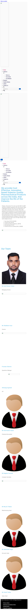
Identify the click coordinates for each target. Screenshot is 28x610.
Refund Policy (6, 606)
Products (5, 80)
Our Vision (8, 76)
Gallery (4, 83)
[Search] (20, 88)
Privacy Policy (6, 602)
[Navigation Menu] (2, 159)
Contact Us (5, 85)
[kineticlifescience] (5, 66)
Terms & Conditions (7, 608)
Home (4, 69)
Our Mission (8, 78)
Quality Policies (6, 81)
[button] (14, 87)
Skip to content (4, 1)
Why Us (8, 75)
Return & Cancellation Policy (9, 604)
